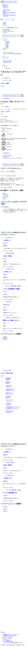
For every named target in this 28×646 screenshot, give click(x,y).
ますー (4, 323)
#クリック (5, 197)
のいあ (4, 258)
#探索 (4, 23)
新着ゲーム (5, 4)
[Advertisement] (10, 222)
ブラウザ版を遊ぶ (5, 206)
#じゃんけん (6, 196)
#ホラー (5, 22)
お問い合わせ (6, 639)
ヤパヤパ (5, 291)
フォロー (3, 85)
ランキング (5, 7)
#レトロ (5, 25)
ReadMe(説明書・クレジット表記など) (9, 125)
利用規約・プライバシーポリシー (11, 634)
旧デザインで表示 (7, 638)
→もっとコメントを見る (6, 187)
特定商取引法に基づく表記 (9, 635)
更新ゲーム (5, 6)
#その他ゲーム (6, 78)
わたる (4, 307)
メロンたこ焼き (5, 83)
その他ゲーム (6, 156)
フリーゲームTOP (7, 155)
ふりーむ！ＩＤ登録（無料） (7, 27)
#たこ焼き (5, 194)
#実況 (4, 193)
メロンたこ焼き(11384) (7, 373)
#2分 (4, 198)
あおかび (5, 242)
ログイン (16, 27)
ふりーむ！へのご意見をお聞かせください (13, 642)
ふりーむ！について (8, 637)
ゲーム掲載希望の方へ (8, 641)
